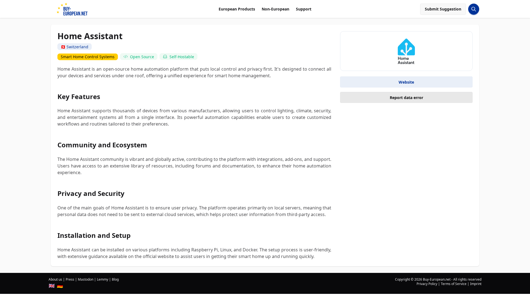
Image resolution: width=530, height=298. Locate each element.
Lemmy (102, 279)
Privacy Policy (427, 283)
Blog (115, 279)
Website (406, 82)
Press (70, 279)
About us (55, 279)
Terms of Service (454, 283)
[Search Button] (473, 9)
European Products (237, 9)
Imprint (475, 283)
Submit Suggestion (443, 9)
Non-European (275, 9)
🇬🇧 (52, 285)
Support (303, 9)
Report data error (406, 97)
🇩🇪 (60, 285)
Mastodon (85, 279)
